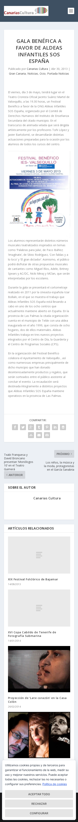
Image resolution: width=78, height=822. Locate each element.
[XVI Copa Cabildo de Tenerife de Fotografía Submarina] (39, 608)
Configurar (39, 813)
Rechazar (39, 803)
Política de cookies (54, 784)
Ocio (43, 73)
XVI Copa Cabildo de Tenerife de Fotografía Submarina (32, 634)
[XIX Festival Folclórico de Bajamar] (39, 555)
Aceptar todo (39, 794)
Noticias (32, 73)
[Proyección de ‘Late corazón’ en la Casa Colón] (39, 669)
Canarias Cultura (37, 69)
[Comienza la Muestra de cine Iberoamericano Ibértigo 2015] (39, 735)
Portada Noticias (58, 73)
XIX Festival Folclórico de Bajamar (33, 579)
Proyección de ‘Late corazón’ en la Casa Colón (37, 699)
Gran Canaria (17, 73)
